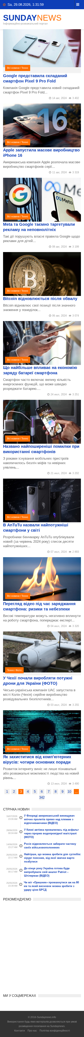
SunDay (32, 17)
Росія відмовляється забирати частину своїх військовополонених (50, 845)
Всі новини (13, 68)
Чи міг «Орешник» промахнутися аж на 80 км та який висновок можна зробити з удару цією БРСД (51, 886)
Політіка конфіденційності (55, 1030)
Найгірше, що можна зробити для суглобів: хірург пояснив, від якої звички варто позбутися (52, 858)
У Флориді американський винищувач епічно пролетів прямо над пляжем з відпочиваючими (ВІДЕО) (49, 819)
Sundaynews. (57, 1026)
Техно (24, 68)
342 (41, 797)
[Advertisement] (42, 946)
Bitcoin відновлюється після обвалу (40, 298)
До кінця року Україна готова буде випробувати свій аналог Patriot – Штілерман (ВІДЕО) (47, 872)
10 (69, 792)
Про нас (32, 1030)
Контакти (19, 1030)
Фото (19, 670)
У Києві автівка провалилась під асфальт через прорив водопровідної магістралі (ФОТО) (51, 833)
